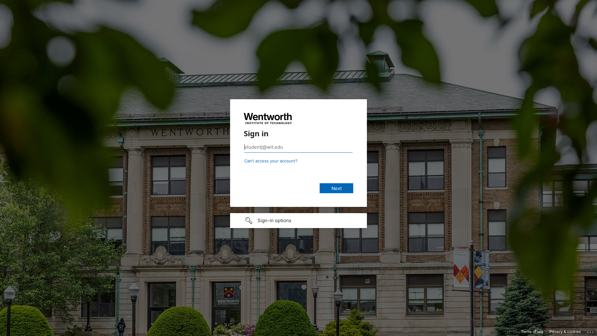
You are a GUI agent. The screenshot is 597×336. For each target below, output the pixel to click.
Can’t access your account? (271, 160)
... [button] (591, 331)
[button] (298, 220)
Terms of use (532, 331)
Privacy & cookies (565, 331)
